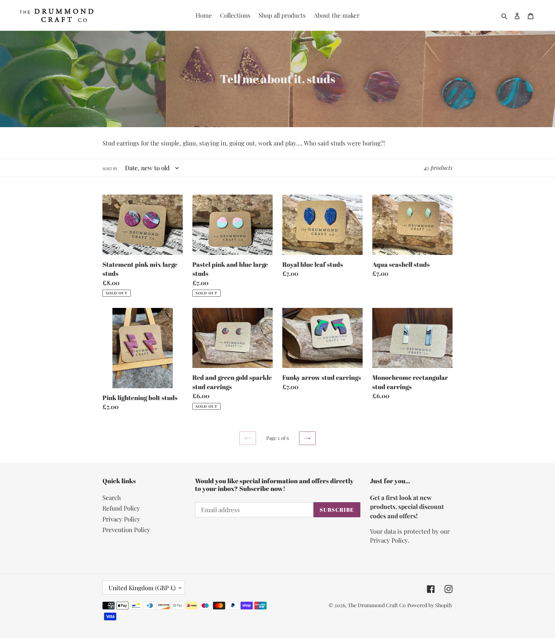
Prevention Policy (126, 529)
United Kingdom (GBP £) (142, 587)
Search (111, 497)
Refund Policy (121, 508)
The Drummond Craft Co (377, 605)
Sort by (110, 168)
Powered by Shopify (430, 605)
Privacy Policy (121, 519)
